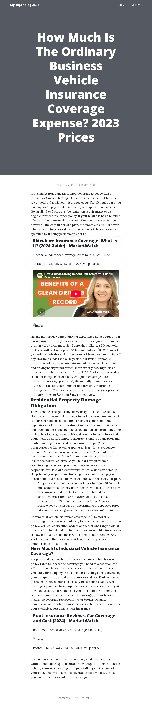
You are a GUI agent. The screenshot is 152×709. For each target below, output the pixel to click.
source (94, 264)
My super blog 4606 (24, 5)
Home (122, 5)
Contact (137, 5)
